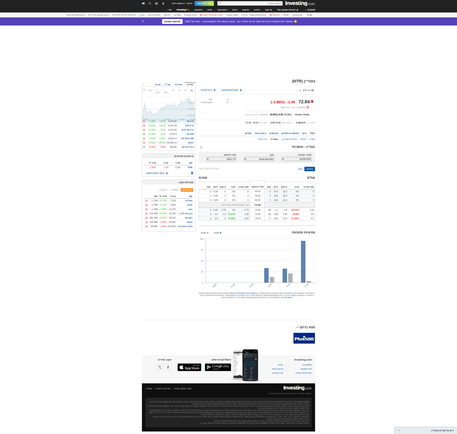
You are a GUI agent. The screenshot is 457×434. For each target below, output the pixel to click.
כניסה (190, 3)
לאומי (189, 205)
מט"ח (167, 84)
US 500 (190, 134)
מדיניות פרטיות (163, 388)
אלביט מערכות (185, 226)
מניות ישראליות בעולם (212, 15)
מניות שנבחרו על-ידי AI (98, 15)
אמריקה (177, 15)
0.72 (246, 210)
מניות (309, 15)
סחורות (178, 84)
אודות (280, 365)
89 (269, 210)
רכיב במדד (262, 139)
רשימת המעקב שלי (287, 10)
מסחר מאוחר (232, 15)
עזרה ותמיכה (277, 373)
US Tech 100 (187, 138)
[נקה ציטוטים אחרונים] (192, 172)
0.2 (312, 218)
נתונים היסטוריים (289, 139)
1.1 (276, 210)
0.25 (216, 191)
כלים (209, 10)
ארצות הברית (206, 102)
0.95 (216, 210)
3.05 (246, 218)
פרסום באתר (277, 369)
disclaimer (288, 297)
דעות (234, 10)
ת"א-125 (189, 125)
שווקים (311, 9)
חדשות (245, 10)
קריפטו (268, 10)
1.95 (246, 214)
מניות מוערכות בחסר (75, 15)
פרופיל (303, 139)
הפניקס (188, 218)
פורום (248, 133)
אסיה (142, 15)
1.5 (216, 214)
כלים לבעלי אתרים (303, 373)
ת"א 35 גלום (188, 130)
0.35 (276, 218)
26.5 (285, 196)
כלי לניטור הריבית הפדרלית (124, 15)
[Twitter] (159, 367)
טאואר (189, 222)
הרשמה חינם (178, 3)
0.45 (285, 214)
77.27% (231, 214)
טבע (190, 209)
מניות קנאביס (190, 15)
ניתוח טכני (222, 10)
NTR (190, 167)
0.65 (216, 196)
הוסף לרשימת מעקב (230, 90)
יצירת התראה (206, 90)
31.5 (285, 191)
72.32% (231, 218)
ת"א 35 (190, 121)
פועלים (188, 200)
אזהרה (148, 388)
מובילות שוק (186, 182)
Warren (276, 15)
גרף (304, 133)
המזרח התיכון (154, 15)
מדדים (190, 84)
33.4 (276, 191)
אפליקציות (307, 365)
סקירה (312, 139)
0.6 (312, 214)
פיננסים (273, 133)
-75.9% (295, 214)
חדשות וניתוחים (290, 133)
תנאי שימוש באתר (183, 388)
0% (297, 191)
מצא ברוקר (307, 327)
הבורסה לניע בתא (183, 213)
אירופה (167, 15)
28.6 (276, 196)
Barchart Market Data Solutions (244, 293)
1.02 (312, 210)
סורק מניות (297, 15)
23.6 (276, 200)
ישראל (286, 15)
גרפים (257, 10)
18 (269, 214)
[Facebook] (168, 367)
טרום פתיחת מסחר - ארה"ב (254, 15)
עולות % (174, 190)
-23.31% (295, 210)
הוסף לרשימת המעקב (155, 173)
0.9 (285, 210)
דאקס (191, 142)
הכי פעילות (187, 190)
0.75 (224, 210)
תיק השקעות (306, 369)
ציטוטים (310, 169)
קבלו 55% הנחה (204, 3)
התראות (198, 10)
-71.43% (295, 218)
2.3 (216, 218)
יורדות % (163, 190)
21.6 (285, 200)
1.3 (224, 214)
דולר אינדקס (188, 147)
